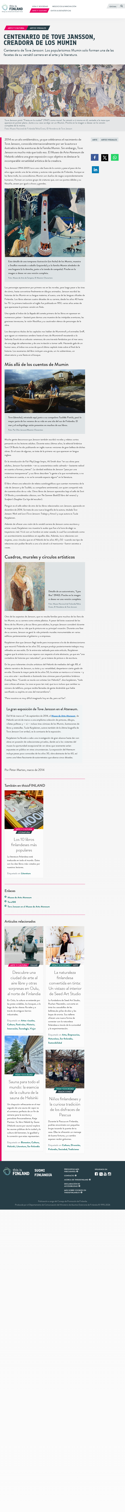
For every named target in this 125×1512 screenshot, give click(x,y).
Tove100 (12, 902)
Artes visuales (109, 139)
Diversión (75, 1145)
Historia (30, 1024)
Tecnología (24, 1028)
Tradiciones (73, 1149)
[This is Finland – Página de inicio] (13, 8)
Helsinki (11, 1146)
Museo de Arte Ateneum (20, 897)
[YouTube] (105, 1174)
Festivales (20, 1024)
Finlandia (52, 1149)
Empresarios (73, 1035)
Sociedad (62, 1149)
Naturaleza (53, 1038)
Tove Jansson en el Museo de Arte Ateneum (29, 906)
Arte (94, 139)
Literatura (26, 873)
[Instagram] (110, 1174)
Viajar (33, 1028)
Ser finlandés (66, 1038)
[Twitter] (101, 1174)
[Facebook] (96, 1174)
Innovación (12, 1028)
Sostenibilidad (55, 1043)
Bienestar (25, 1142)
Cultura (11, 1024)
